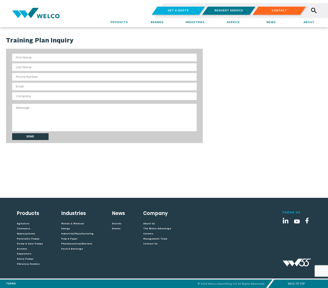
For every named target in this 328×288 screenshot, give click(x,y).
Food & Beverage (72, 249)
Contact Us (150, 244)
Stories (117, 224)
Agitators (23, 224)
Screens (22, 249)
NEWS (271, 22)
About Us (149, 224)
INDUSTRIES (195, 22)
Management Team (155, 239)
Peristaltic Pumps (28, 239)
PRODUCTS (119, 22)
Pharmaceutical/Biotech (76, 244)
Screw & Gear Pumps (30, 244)
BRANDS (157, 22)
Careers (148, 234)
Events (116, 229)
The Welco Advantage (157, 229)
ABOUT (309, 22)
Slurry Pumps (25, 259)
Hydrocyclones (26, 234)
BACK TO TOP (296, 283)
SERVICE (233, 22)
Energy (65, 229)
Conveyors (23, 229)
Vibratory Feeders (28, 264)
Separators (24, 254)
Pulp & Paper (69, 239)
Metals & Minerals (72, 224)
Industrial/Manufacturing (77, 234)
